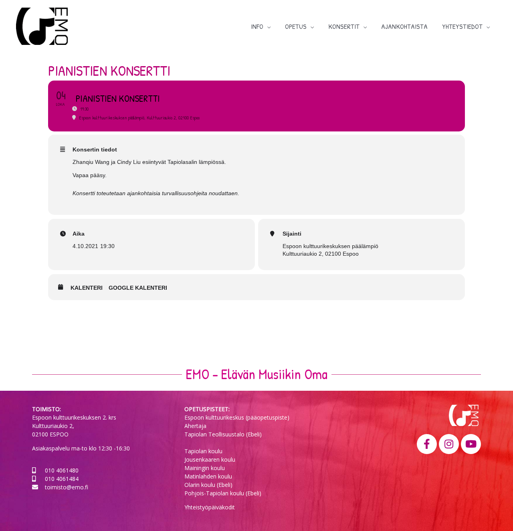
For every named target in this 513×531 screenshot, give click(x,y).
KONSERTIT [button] (344, 26)
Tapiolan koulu (203, 451)
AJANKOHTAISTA (404, 26)
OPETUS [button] (296, 26)
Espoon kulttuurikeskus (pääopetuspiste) (236, 417)
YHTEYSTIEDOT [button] (462, 26)
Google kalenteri (138, 288)
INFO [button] (257, 26)
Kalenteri (87, 288)
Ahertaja (195, 426)
